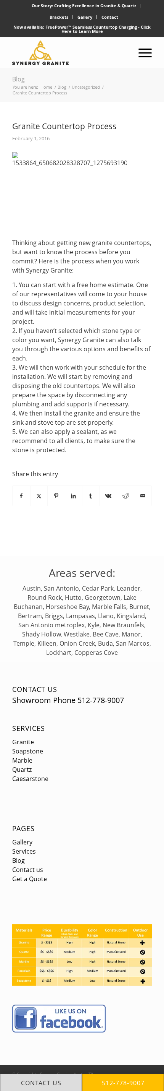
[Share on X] (39, 496)
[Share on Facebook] (21, 496)
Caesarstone (30, 778)
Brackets (59, 17)
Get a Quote (29, 879)
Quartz (22, 769)
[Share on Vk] (108, 496)
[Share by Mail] (142, 496)
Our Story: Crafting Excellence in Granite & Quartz (84, 5)
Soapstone (27, 751)
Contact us (27, 869)
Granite (23, 742)
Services (28, 728)
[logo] (68, 52)
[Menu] (141, 52)
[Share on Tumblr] (90, 496)
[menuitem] (84, 6)
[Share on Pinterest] (56, 496)
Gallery (84, 17)
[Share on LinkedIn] (73, 496)
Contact (109, 17)
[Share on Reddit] (125, 496)
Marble (22, 760)
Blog (18, 79)
